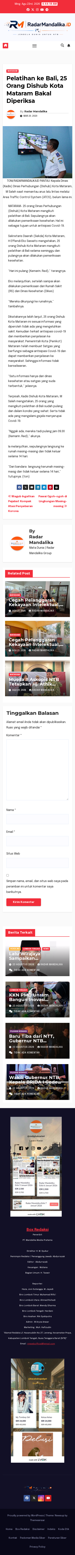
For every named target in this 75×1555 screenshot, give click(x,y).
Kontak (13, 1538)
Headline (15, 949)
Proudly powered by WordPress (25, 1515)
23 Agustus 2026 (24, 965)
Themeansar (37, 1520)
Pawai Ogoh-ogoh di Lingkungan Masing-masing (52, 501)
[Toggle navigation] (35, 45)
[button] (62, 45)
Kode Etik (63, 1529)
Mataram (12, 71)
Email (10, 831)
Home (9, 1529)
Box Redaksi (38, 1230)
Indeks (51, 1529)
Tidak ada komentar (27, 970)
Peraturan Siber (57, 1538)
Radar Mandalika (35, 111)
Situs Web (13, 853)
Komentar (14, 735)
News (46, 949)
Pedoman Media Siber (32, 1538)
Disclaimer (39, 1529)
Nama (11, 810)
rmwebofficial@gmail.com (41, 1344)
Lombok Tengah (31, 949)
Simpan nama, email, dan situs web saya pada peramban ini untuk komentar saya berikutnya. (37, 887)
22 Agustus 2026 (24, 1088)
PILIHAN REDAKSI (18, 1031)
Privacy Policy (38, 1547)
